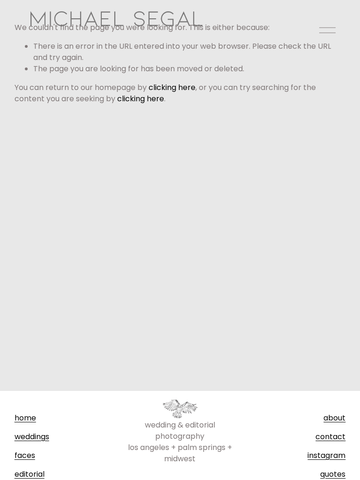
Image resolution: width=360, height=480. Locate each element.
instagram (326, 455)
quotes (332, 474)
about (334, 417)
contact (330, 436)
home (25, 417)
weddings (32, 436)
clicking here (172, 87)
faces (25, 455)
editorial (30, 474)
